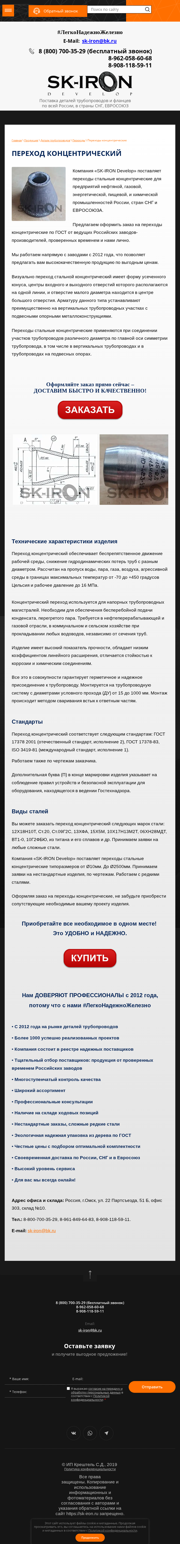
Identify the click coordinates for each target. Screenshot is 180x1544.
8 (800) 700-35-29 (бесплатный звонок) (95, 51)
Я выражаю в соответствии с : (97, 1394)
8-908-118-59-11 (130, 65)
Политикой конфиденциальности (112, 1530)
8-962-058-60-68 (130, 58)
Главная (17, 140)
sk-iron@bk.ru (99, 41)
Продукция (31, 140)
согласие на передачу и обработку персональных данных (97, 1390)
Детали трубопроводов (55, 140)
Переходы (78, 140)
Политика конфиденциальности (90, 1469)
